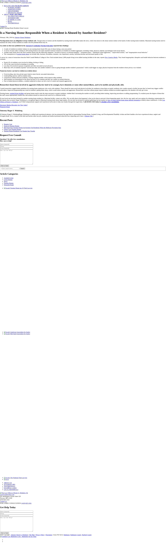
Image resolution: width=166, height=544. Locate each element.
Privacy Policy (40, 535)
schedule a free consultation (110, 102)
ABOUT (13, 14)
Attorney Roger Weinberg (22, 37)
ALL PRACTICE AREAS (16, 16)
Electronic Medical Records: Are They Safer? (14, 105)
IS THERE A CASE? (14, 19)
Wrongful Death (9, 185)
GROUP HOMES (13, 11)
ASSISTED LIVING (14, 9)
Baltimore (67, 535)
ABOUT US (8, 483)
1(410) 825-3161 (26, 2)
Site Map (32, 535)
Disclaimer (49, 535)
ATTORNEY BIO (13, 18)
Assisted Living (8, 178)
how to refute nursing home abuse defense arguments (124, 100)
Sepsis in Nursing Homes (11, 126)
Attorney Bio (89, 116)
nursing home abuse (23, 54)
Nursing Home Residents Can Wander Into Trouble (19, 131)
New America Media (111, 57)
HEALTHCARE (16, 6)
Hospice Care (8, 124)
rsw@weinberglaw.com (7, 494)
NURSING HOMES (14, 7)
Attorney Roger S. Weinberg (19, 535)
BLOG (10, 21)
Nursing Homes (8, 183)
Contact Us (3, 26)
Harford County (87, 535)
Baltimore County (75, 535)
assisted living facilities (17, 93)
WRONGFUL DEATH (15, 13)
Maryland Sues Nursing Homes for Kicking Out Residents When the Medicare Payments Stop (32, 127)
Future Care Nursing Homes (12, 129)
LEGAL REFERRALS (11, 489)
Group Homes (8, 180)
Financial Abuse (5, 107)
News (5, 181)
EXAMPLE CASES (10, 488)
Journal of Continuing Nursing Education (39, 46)
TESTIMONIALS (13, 23)
